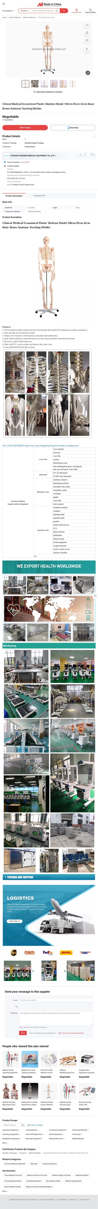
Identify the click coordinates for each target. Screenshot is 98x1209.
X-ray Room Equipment (57, 1130)
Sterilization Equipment (10, 1138)
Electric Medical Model (12, 1187)
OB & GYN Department (34, 1134)
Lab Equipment (31, 1130)
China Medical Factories (13, 1175)
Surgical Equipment (49, 1164)
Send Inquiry (25, 127)
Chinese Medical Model (12, 1181)
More (4, 1191)
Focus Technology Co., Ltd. (33, 1199)
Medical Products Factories (37, 1175)
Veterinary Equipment (10, 1134)
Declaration (73, 1199)
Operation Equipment (10, 1130)
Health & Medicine (15, 17)
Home (4, 17)
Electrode (33, 1164)
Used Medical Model (33, 1181)
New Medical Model (53, 1181)
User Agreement (62, 1199)
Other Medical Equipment (46, 17)
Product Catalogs (36, 1125)
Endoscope (76, 1134)
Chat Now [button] (74, 128)
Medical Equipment (29, 17)
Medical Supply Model (73, 1181)
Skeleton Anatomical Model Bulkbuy (39, 1187)
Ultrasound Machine (79, 1130)
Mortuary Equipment (33, 1138)
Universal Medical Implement (14, 1164)
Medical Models (78, 1138)
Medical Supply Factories (61, 1175)
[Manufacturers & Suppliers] (49, 4)
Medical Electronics (56, 1138)
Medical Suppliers (82, 1175)
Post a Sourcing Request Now (71, 1033)
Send (23, 1033)
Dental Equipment (56, 1134)
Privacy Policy (84, 1199)
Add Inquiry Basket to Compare (49, 91)
